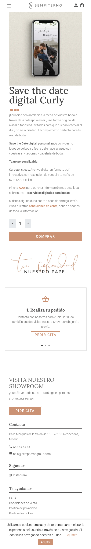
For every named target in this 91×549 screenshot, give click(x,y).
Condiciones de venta (23, 503)
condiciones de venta (43, 206)
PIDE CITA (25, 411)
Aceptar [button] (45, 542)
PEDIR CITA (46, 335)
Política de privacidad (23, 508)
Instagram (20, 475)
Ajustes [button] (72, 535)
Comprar (45, 236)
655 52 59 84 (19, 447)
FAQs (12, 498)
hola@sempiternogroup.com (30, 454)
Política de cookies (21, 513)
